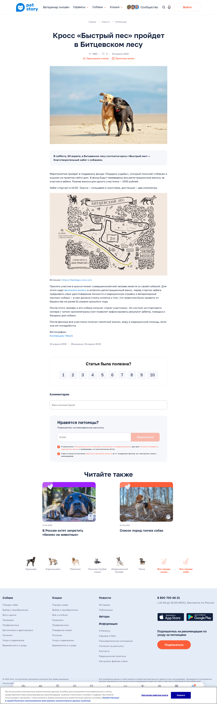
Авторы (104, 616)
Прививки (8, 620)
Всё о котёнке (60, 615)
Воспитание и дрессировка (18, 630)
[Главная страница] (27, 11)
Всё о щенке (9, 615)
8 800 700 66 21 (168, 597)
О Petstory (104, 630)
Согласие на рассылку (111, 646)
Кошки (57, 597)
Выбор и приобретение (15, 609)
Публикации (106, 609)
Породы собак (10, 604)
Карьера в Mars (107, 635)
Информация (108, 623)
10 (152, 374)
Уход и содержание (13, 640)
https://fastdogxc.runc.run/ (77, 280)
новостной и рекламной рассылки (98, 453)
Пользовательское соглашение (116, 641)
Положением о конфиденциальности (116, 447)
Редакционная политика (112, 656)
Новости (105, 597)
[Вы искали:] (164, 7)
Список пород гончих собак (141, 530)
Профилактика (11, 625)
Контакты (104, 651)
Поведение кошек (62, 630)
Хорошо (181, 695)
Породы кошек (60, 604)
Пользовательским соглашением (88, 447)
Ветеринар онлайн (56, 7)
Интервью (104, 604)
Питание (7, 635)
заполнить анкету (75, 290)
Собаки (8, 597)
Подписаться (174, 644)
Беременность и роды (15, 645)
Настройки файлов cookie (154, 695)
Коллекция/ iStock (61, 335)
